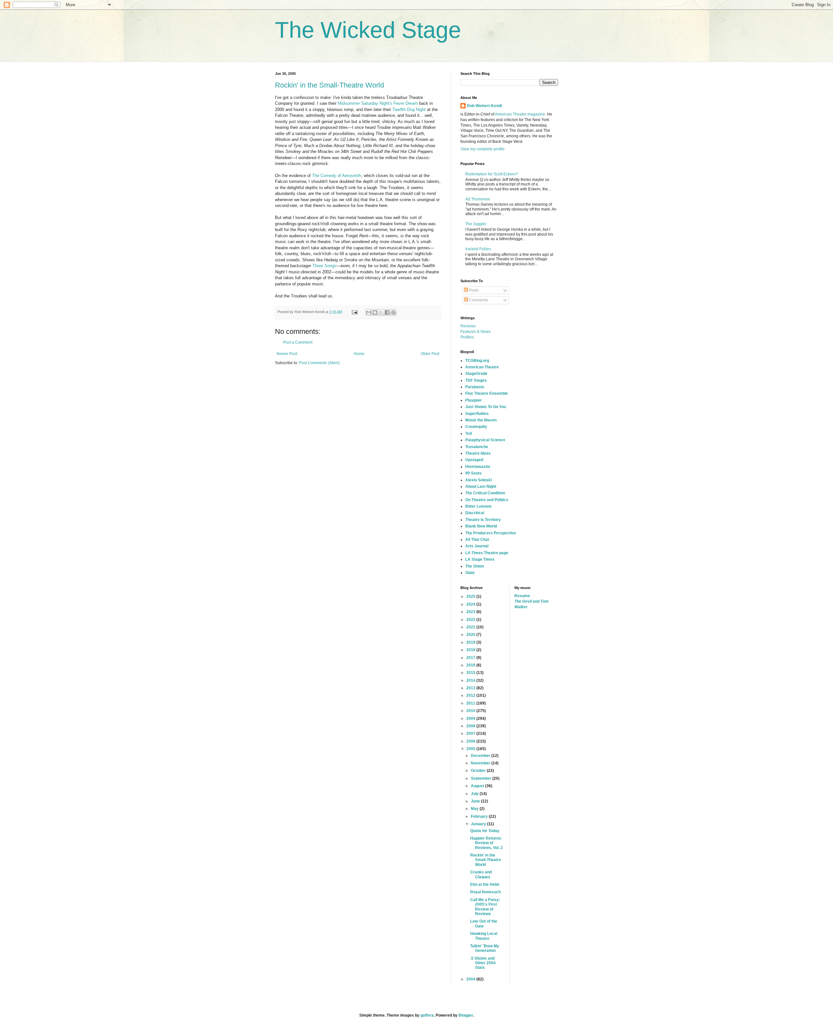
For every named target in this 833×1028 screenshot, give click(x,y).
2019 (471, 642)
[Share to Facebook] (387, 312)
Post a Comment (297, 342)
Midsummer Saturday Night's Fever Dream (378, 103)
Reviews (468, 326)
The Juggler (475, 224)
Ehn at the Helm (484, 884)
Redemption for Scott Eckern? (491, 174)
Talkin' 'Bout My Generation (484, 948)
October (479, 770)
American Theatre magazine (520, 114)
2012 (471, 695)
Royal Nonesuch (485, 892)
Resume (522, 596)
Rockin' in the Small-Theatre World (329, 85)
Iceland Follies (478, 249)
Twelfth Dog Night (409, 109)
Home (359, 353)
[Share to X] (381, 312)
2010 (471, 710)
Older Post (430, 353)
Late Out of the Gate (483, 923)
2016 (471, 665)
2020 (471, 634)
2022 (471, 619)
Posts (473, 290)
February (480, 816)
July (475, 793)
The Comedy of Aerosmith (336, 175)
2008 (471, 726)
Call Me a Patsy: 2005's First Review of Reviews (485, 907)
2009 (471, 718)
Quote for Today (484, 831)
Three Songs (324, 265)
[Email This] (368, 312)
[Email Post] (354, 312)
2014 (471, 680)
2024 (471, 604)
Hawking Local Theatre (483, 935)
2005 (471, 749)
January (479, 824)
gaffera (427, 1015)
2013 (471, 688)
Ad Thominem (477, 199)
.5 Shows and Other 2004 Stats (483, 963)
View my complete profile (482, 149)
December (481, 755)
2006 (471, 741)
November (481, 763)
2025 (471, 596)
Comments (478, 300)
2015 (471, 672)
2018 (471, 650)
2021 (471, 627)
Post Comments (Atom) (319, 363)
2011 (471, 703)
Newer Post (287, 353)
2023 (471, 612)
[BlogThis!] (375, 312)
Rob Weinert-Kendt (484, 105)
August (478, 786)
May (475, 808)
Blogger (465, 1015)
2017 (471, 657)
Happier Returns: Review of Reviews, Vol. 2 (486, 843)
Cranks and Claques (481, 874)
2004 (471, 979)
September (481, 778)
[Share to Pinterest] (393, 312)
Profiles (467, 337)
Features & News (475, 331)
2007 (471, 733)
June (476, 801)
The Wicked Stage (368, 30)
